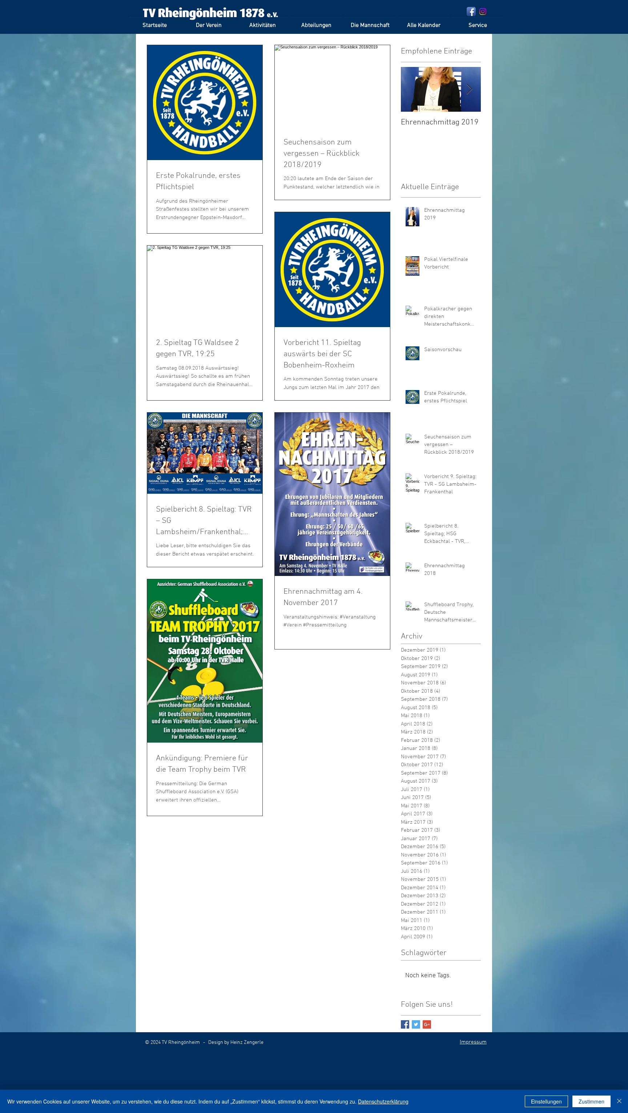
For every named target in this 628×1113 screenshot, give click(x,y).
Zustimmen (591, 1101)
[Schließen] (619, 1101)
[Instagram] (482, 11)
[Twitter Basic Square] (416, 1024)
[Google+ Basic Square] (427, 1024)
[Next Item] (469, 89)
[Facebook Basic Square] (405, 1024)
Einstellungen (546, 1101)
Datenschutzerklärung (383, 1101)
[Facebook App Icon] (471, 11)
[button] (262, 22)
